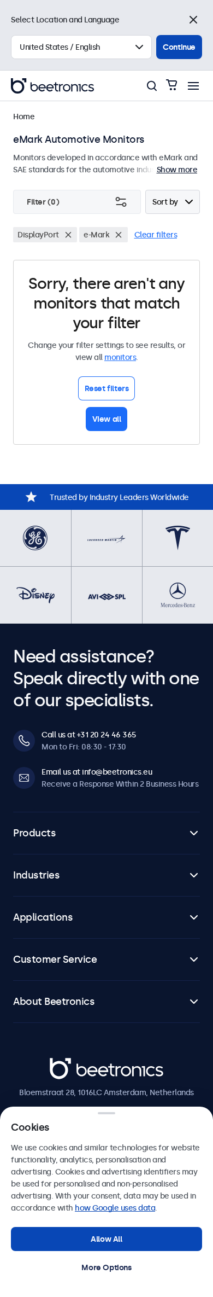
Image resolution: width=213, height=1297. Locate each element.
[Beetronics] (52, 86)
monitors (120, 357)
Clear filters (155, 235)
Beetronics (69, 1064)
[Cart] (171, 85)
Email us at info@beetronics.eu (97, 772)
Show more (177, 169)
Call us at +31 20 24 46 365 (89, 734)
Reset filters (107, 388)
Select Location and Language (65, 20)
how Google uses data (115, 1208)
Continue (179, 47)
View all (106, 419)
